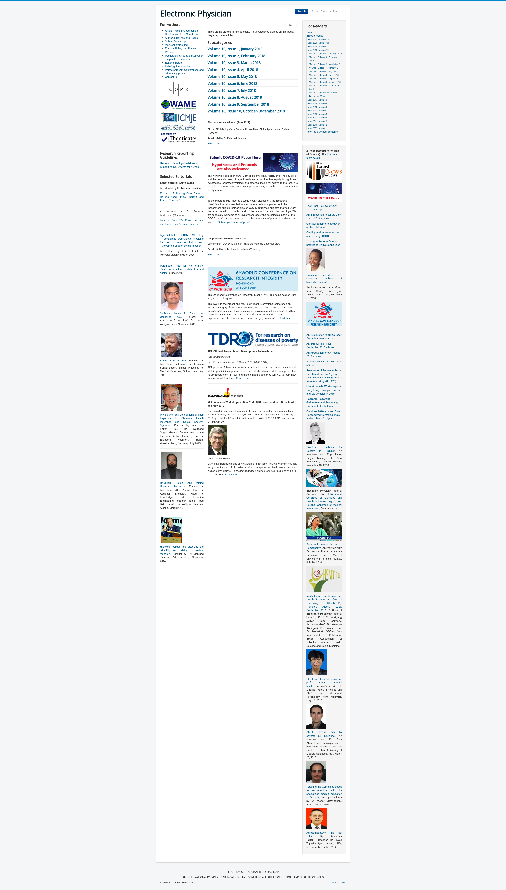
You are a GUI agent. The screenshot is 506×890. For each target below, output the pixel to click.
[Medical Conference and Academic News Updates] (324, 171)
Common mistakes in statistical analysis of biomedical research (324, 278)
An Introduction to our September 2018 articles (320, 345)
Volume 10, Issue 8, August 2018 (235, 97)
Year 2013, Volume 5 (317, 113)
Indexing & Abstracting (178, 66)
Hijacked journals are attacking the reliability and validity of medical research (182, 550)
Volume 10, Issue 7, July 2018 (232, 90)
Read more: (285, 318)
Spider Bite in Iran (173, 360)
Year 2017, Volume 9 (317, 99)
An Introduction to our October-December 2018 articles (324, 336)
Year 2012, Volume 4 (317, 117)
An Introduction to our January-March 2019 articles (324, 216)
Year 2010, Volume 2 (317, 124)
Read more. (214, 143)
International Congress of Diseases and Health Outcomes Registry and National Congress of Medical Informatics (324, 501)
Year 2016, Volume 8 (317, 106)
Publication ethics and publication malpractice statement (184, 57)
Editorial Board (173, 62)
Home (309, 32)
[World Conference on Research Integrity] (324, 313)
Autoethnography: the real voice (324, 834)
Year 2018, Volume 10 (318, 49)
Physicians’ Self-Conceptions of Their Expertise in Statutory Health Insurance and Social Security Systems (182, 420)
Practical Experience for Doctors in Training (324, 449)
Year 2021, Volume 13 (318, 39)
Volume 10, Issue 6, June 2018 (232, 83)
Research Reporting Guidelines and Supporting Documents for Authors (180, 165)
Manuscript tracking (176, 45)
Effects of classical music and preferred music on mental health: (324, 682)
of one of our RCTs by (322, 234)
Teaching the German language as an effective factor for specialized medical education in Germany (324, 792)
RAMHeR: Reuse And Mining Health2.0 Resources (182, 484)
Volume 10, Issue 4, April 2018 (233, 69)
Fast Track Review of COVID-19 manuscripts (323, 207)
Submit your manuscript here (234, 222)
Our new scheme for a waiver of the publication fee (323, 225)
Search (301, 11)
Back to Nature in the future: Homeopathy (324, 546)
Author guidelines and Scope (181, 38)
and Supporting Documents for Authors (322, 402)
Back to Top (339, 882)
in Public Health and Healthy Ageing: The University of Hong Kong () (324, 375)
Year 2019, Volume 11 (318, 46)
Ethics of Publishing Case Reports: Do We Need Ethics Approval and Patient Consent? (182, 196)
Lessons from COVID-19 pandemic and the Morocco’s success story (182, 222)
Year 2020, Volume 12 (318, 42)
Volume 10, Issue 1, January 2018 (235, 48)
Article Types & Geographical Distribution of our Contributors (182, 32)
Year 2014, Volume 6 (317, 103)
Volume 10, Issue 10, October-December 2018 (246, 111)
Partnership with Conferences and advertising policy (184, 71)
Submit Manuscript (176, 41)
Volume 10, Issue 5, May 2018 (232, 76)
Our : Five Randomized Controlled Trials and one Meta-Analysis (323, 414)
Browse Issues (314, 35)
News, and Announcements (322, 131)
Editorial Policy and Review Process (180, 50)
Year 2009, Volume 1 (317, 128)
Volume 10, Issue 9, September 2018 (238, 104)
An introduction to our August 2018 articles (323, 354)
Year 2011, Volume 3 (317, 121)
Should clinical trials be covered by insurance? (324, 734)
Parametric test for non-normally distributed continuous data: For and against (182, 269)
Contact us (171, 77)
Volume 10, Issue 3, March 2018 (234, 62)
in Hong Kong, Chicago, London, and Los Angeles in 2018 (323, 389)
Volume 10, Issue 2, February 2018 (236, 55)
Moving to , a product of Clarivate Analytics (323, 243)
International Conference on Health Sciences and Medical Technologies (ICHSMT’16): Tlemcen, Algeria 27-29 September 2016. (324, 603)
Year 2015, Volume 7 (317, 110)
